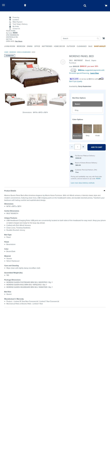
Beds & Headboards (24, 52)
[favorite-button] (62, 62)
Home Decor (59, 46)
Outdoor (71, 46)
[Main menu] (3, 5)
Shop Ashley (100, 46)
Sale (90, 46)
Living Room (9, 46)
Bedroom (21, 46)
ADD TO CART (96, 147)
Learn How (94, 73)
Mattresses (47, 46)
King (76, 110)
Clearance (82, 46)
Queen (77, 104)
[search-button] (98, 38)
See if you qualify (75, 81)
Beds (33, 52)
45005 (98, 178)
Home (6, 52)
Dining (29, 46)
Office (37, 46)
